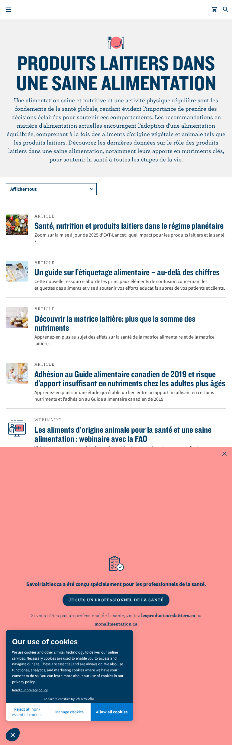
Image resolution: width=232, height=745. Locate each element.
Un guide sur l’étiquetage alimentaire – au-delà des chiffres (127, 271)
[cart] (214, 10)
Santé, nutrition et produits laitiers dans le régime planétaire (129, 225)
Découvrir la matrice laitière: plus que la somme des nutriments (114, 323)
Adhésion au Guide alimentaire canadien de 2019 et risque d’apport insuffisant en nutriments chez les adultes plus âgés (129, 378)
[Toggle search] (226, 10)
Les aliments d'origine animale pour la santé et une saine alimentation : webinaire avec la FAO (122, 434)
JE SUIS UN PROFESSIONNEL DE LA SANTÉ (116, 599)
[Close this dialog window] (224, 454)
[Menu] (8, 10)
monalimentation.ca (116, 623)
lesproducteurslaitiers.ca (168, 615)
